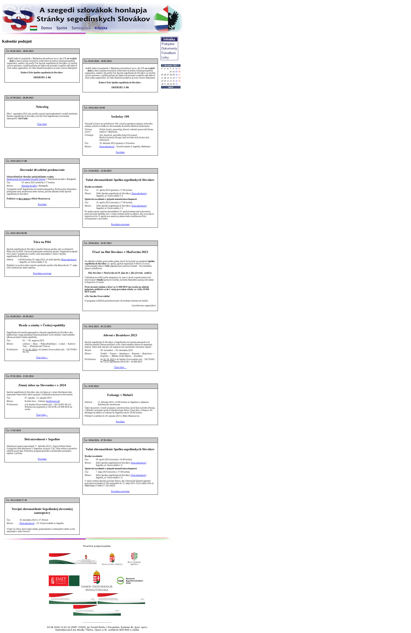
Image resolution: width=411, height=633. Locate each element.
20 (165, 81)
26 (162, 84)
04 (179, 72)
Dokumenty (169, 48)
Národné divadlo (29, 186)
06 (165, 75)
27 (165, 84)
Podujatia (167, 44)
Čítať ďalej (42, 124)
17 (176, 78)
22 (171, 81)
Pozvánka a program (120, 224)
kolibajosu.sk (53, 401)
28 (168, 84)
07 (168, 75)
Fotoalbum (168, 53)
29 (171, 84)
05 (162, 75)
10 (176, 75)
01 (171, 72)
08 (171, 75)
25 (179, 81)
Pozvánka (120, 152)
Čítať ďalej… (42, 357)
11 (179, 75)
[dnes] (170, 87)
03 (176, 72)
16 (174, 78)
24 (176, 81)
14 (168, 78)
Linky (165, 57)
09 (174, 75)
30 (174, 84)
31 (176, 84)
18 (179, 78)
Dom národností (106, 146)
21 (168, 81)
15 (171, 78)
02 (174, 72)
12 (162, 78)
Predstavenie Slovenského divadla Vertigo (26, 179)
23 (174, 81)
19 (162, 81)
